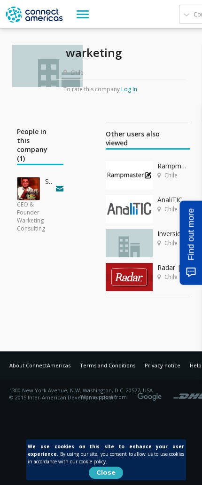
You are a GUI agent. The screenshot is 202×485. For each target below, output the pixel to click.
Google (151, 394)
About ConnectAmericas (39, 365)
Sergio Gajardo (48, 181)
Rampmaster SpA (173, 165)
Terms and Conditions (107, 365)
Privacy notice (162, 365)
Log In (129, 89)
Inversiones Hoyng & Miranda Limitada (173, 233)
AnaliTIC (169, 199)
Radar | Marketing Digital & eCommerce (173, 267)
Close (106, 472)
